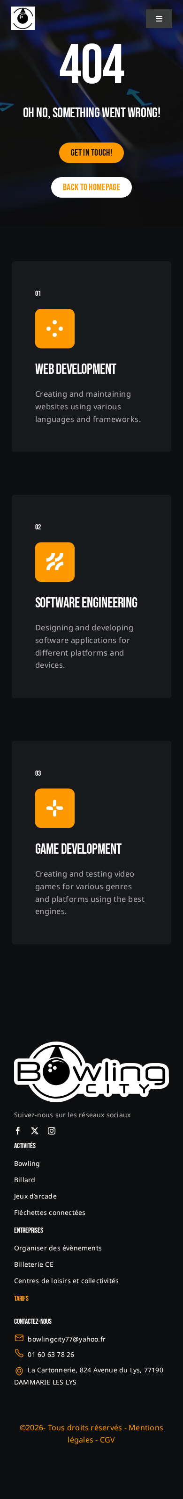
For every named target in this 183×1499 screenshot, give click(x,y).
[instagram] (51, 1131)
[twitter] (34, 1131)
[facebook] (18, 1131)
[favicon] (23, 10)
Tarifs (21, 1298)
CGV (107, 1440)
